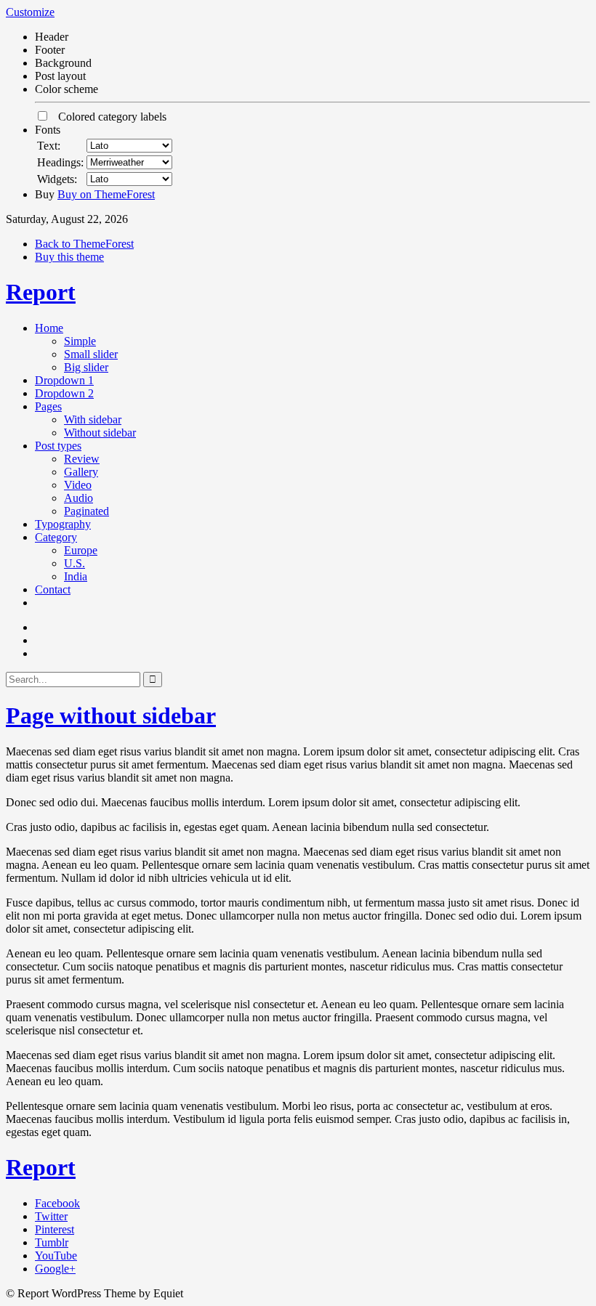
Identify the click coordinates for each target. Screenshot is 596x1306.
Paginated (86, 511)
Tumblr (51, 1242)
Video (78, 485)
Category (56, 537)
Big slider (86, 367)
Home (49, 328)
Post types (58, 445)
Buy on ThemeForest (106, 194)
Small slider (91, 354)
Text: (48, 145)
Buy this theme (69, 257)
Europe (80, 550)
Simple (80, 341)
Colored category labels (107, 116)
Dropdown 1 (64, 380)
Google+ (55, 1268)
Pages (48, 406)
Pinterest (54, 1229)
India (75, 576)
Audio (78, 498)
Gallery (81, 472)
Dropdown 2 (64, 393)
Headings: (60, 162)
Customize (30, 12)
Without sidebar (100, 432)
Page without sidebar (111, 715)
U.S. (74, 563)
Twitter (51, 1216)
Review (82, 459)
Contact (53, 589)
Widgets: (57, 179)
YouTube (56, 1255)
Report (41, 292)
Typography (63, 524)
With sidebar (92, 419)
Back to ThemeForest (84, 244)
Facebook (57, 1203)
